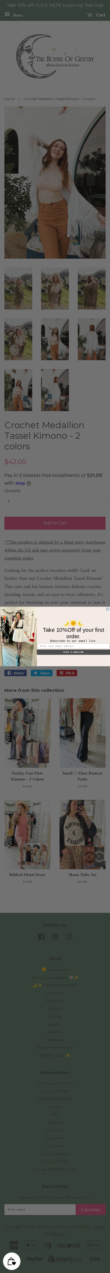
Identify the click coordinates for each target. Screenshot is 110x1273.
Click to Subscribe (73, 652)
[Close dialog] (107, 609)
